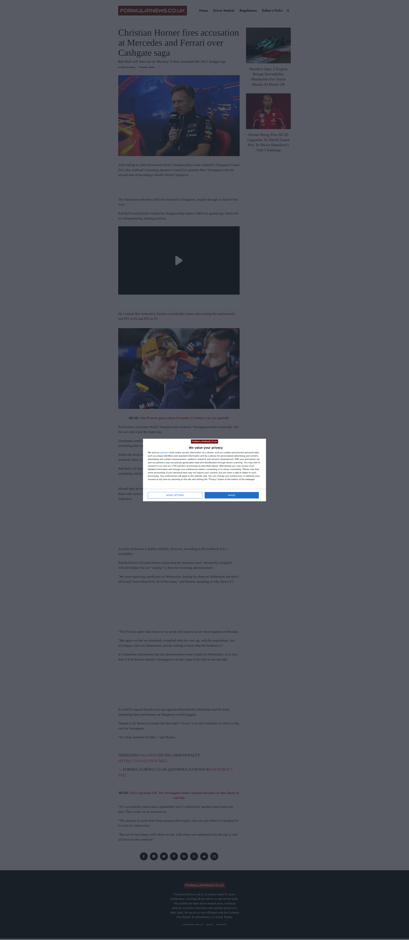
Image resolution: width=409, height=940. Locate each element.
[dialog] (204, 470)
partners (164, 452)
